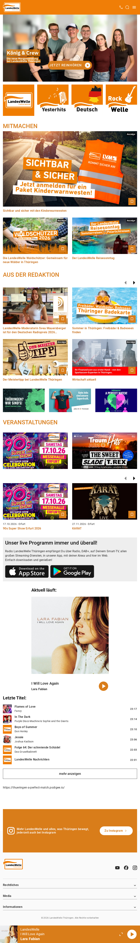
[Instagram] (135, 868)
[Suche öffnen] (127, 7)
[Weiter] (134, 283)
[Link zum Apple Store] (27, 572)
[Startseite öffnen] (12, 7)
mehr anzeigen (70, 774)
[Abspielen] (132, 934)
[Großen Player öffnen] (121, 934)
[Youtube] (117, 868)
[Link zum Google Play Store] (72, 572)
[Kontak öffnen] (121, 7)
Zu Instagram (113, 830)
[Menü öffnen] (134, 7)
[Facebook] (126, 868)
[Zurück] (125, 283)
